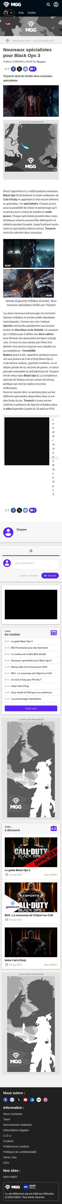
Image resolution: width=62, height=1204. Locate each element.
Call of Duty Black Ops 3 (43, 41)
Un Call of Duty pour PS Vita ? (26, 679)
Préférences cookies (16, 1146)
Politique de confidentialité (19, 1152)
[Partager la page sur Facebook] (13, 69)
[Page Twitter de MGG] (19, 1100)
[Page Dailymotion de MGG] (32, 1100)
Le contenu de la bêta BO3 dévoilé (28, 654)
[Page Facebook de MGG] (5, 1100)
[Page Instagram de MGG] (45, 1100)
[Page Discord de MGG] (12, 1100)
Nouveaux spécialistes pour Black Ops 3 (31, 660)
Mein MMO (10, 1176)
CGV (6, 1162)
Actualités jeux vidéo (21, 41)
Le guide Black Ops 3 (22, 641)
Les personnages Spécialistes (26, 699)
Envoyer (51, 575)
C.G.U (7, 1135)
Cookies (8, 1141)
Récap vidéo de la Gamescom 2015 (29, 667)
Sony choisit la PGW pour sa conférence (31, 692)
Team (6, 1119)
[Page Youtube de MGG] (25, 1100)
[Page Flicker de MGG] (39, 1100)
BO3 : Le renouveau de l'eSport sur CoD (31, 673)
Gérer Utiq (9, 1157)
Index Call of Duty (20, 686)
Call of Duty (50, 875)
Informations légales (16, 1130)
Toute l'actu (31, 708)
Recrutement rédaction (17, 1124)
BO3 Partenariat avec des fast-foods (29, 647)
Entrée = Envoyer (29, 575)
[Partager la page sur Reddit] (25, 69)
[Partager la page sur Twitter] (19, 69)
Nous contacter (12, 1114)
